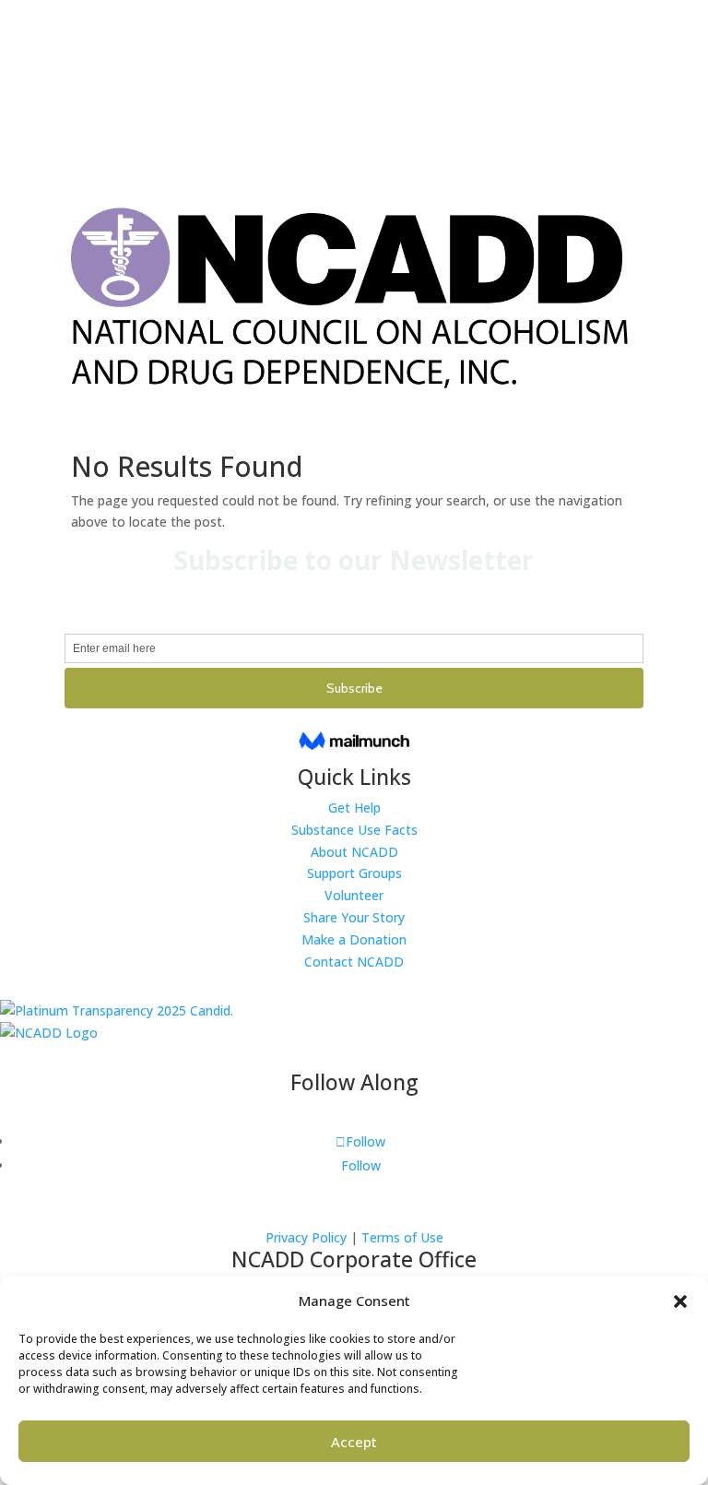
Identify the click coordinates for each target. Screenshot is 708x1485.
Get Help (354, 807)
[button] (680, 1301)
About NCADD (354, 852)
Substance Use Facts (354, 829)
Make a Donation (354, 939)
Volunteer (354, 895)
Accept (354, 1441)
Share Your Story (354, 917)
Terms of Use (402, 1237)
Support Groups (354, 873)
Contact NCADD (354, 961)
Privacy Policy (306, 1237)
